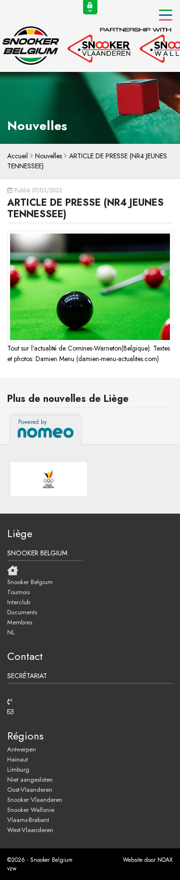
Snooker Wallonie (30, 809)
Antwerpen (21, 749)
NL (11, 632)
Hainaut (17, 759)
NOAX (165, 860)
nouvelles (48, 156)
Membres (19, 622)
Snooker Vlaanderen (34, 799)
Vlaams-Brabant (28, 819)
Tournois (18, 591)
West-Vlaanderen (30, 829)
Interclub (18, 602)
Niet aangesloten (30, 779)
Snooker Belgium (30, 581)
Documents (22, 612)
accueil (17, 156)
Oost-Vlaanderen (29, 789)
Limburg (18, 769)
